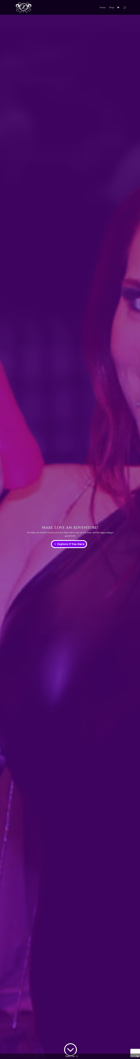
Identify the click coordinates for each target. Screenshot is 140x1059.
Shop (111, 7)
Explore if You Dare (70, 544)
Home (103, 7)
